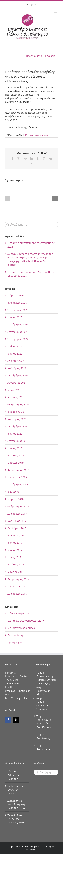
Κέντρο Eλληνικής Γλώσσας (13, 775)
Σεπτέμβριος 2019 (17, 441)
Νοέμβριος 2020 (16, 419)
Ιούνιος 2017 (14, 550)
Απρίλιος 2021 (15, 397)
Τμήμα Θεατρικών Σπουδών (42, 705)
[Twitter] (16, 720)
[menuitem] (31, 4)
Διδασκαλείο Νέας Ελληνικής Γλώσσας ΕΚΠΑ (16, 804)
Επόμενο (50, 56)
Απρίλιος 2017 (15, 564)
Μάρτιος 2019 (15, 462)
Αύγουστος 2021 (16, 382)
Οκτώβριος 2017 (16, 528)
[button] (7, 198)
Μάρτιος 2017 (15, 571)
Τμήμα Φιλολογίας (43, 736)
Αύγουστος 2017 (16, 535)
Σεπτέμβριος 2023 (17, 331)
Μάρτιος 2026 (15, 295)
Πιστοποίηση (15, 635)
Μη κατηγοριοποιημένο (36, 134)
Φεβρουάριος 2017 (18, 579)
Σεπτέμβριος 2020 (17, 426)
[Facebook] (8, 720)
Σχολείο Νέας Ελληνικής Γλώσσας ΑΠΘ (15, 819)
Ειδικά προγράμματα (19, 613)
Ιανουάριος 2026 (17, 302)
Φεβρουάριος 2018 (18, 506)
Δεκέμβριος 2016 (17, 593)
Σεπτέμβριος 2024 (17, 324)
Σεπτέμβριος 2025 (17, 310)
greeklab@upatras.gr (17, 690)
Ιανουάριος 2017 (17, 586)
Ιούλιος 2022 (14, 346)
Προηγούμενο (34, 56)
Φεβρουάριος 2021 (18, 404)
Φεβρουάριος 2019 (18, 470)
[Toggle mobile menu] (56, 14)
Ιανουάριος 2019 (17, 477)
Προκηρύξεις (14, 642)
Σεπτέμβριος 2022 (17, 339)
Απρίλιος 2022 (15, 361)
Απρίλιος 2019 (15, 455)
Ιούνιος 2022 (14, 353)
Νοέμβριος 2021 (16, 368)
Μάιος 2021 (14, 390)
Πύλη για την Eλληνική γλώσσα (15, 789)
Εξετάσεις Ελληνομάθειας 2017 (25, 620)
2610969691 (12, 683)
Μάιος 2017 (14, 557)
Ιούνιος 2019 (14, 448)
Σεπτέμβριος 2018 (17, 484)
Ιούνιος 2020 (14, 433)
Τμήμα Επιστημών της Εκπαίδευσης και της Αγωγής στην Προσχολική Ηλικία (46, 683)
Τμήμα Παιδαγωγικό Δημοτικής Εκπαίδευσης (44, 722)
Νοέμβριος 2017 (16, 521)
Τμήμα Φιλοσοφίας (43, 747)
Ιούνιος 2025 (14, 317)
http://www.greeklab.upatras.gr (23, 698)
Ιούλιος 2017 (14, 542)
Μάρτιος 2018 (15, 499)
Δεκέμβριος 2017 (17, 513)
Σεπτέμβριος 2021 (17, 375)
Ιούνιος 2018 (14, 491)
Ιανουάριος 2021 (17, 411)
